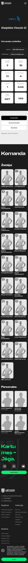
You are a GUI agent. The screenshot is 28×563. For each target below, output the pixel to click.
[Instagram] (5, 466)
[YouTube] (23, 466)
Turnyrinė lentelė (14, 123)
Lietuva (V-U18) (5, 541)
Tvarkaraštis (14, 118)
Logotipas (17, 519)
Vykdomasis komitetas (21, 512)
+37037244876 (7, 498)
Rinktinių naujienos (6, 512)
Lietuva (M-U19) (5, 543)
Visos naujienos (5, 517)
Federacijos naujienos (7, 509)
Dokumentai (18, 522)
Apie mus (17, 509)
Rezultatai (14, 128)
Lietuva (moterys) (5, 536)
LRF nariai (17, 514)
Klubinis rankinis (5, 514)
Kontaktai (17, 524)
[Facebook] (14, 466)
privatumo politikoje (18, 554)
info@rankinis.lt (7, 501)
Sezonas (8, 49)
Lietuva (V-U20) (5, 538)
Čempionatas (5, 54)
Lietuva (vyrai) (4, 533)
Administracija (19, 517)
